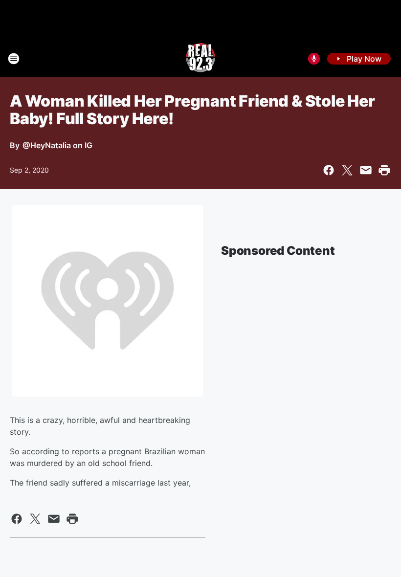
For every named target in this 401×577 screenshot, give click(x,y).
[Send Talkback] (314, 59)
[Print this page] (384, 170)
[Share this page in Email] (366, 170)
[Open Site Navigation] (14, 59)
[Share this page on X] (347, 170)
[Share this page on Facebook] (328, 170)
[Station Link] (200, 58)
